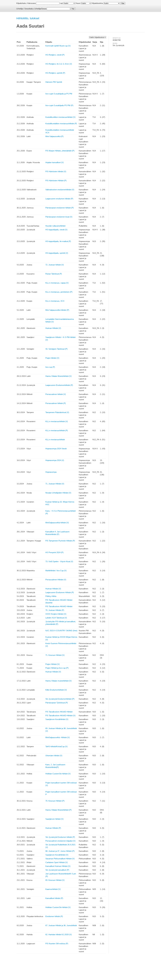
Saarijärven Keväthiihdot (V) (56, 719)
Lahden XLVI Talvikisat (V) (56, 618)
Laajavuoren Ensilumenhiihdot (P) (59, 385)
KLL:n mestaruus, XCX (54, 301)
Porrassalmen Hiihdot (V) (55, 580)
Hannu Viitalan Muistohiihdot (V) (58, 376)
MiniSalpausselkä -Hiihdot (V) (57, 737)
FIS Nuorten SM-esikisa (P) (56, 943)
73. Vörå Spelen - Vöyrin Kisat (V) (59, 561)
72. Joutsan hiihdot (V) (54, 265)
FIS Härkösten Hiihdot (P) (56, 180)
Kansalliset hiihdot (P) (54, 898)
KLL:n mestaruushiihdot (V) (56, 421)
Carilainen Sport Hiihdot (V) (56, 862)
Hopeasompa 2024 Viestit (56, 449)
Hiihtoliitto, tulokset (27, 18)
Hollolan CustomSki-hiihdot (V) (58, 774)
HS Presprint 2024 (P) (54, 552)
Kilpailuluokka (97, 3)
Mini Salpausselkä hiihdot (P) (57, 310)
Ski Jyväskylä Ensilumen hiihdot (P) (60, 837)
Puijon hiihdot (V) (52, 358)
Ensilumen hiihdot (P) (54, 916)
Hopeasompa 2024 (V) (54, 460)
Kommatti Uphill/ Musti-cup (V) (58, 46)
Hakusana (31, 3)
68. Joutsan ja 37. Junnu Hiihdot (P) (60, 851)
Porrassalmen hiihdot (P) (55, 403)
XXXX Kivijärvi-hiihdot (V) (55, 614)
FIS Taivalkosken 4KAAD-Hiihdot (58, 712)
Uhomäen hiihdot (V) (53, 755)
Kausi (78, 3)
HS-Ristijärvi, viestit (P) (55, 55)
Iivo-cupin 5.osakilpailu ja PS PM (58, 94)
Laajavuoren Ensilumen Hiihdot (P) (59, 592)
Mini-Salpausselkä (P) (54, 136)
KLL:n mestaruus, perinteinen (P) (58, 292)
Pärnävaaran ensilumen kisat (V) (58, 217)
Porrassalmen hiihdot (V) (55, 394)
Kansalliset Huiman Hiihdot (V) (57, 866)
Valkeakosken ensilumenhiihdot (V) (59, 190)
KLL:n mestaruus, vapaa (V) (57, 283)
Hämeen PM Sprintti (53, 82)
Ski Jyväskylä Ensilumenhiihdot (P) (59, 699)
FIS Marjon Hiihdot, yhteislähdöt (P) (59, 151)
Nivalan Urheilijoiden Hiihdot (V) (58, 493)
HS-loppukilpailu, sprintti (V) (56, 253)
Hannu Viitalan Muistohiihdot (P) (58, 810)
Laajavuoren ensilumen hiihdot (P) (59, 199)
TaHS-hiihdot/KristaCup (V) (56, 746)
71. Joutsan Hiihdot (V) (54, 484)
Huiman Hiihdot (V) (53, 328)
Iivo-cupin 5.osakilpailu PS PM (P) (59, 105)
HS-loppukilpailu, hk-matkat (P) (58, 241)
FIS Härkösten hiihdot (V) (55, 171)
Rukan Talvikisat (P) (53, 274)
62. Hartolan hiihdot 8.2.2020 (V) (58, 934)
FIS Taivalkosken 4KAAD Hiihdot (58, 606)
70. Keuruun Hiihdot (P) (55, 801)
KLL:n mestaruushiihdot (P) (56, 430)
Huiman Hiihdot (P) (53, 828)
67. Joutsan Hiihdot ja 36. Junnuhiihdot (61, 925)
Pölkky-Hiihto (50, 596)
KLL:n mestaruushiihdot (55, 439)
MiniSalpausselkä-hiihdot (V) (57, 523)
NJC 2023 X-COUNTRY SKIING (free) (61, 630)
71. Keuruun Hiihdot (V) (55, 655)
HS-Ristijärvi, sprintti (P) (55, 73)
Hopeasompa (50, 472)
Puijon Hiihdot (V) (52, 664)
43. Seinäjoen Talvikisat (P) (56, 349)
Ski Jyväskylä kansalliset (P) (57, 870)
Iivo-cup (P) (50, 367)
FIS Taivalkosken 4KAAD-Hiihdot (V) (60, 715)
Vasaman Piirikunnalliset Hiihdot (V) (60, 859)
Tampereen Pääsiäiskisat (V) (57, 412)
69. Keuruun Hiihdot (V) (55, 880)
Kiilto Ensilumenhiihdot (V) (56, 690)
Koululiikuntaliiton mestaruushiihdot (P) (61, 123)
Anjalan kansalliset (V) (54, 162)
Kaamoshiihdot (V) (53, 889)
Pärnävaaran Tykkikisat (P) (56, 703)
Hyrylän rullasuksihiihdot (55, 226)
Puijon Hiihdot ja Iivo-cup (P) (57, 668)
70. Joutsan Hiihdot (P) (54, 610)
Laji (61, 3)
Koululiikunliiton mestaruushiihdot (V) (60, 117)
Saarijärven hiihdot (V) (54, 819)
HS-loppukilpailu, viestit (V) (56, 230)
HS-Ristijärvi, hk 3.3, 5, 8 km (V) (58, 64)
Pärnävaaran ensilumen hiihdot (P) (59, 208)
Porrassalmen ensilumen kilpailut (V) (60, 841)
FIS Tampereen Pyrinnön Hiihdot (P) (60, 541)
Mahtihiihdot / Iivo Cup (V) (56, 570)
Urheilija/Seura (40, 9)
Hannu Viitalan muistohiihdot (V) (58, 681)
